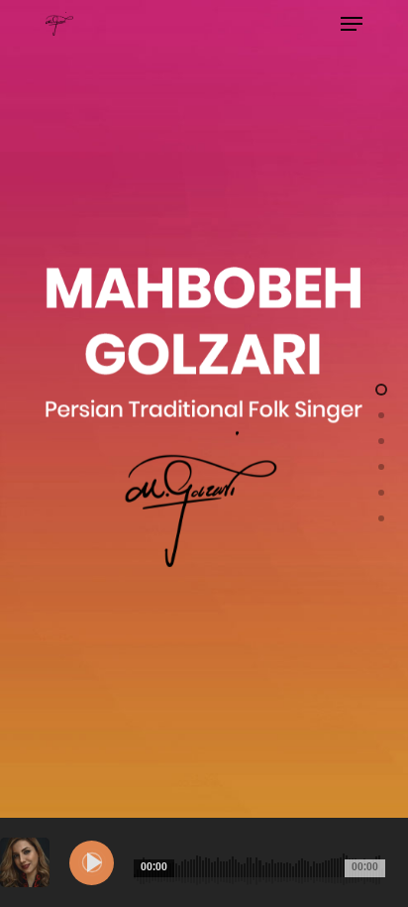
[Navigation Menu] (351, 24)
